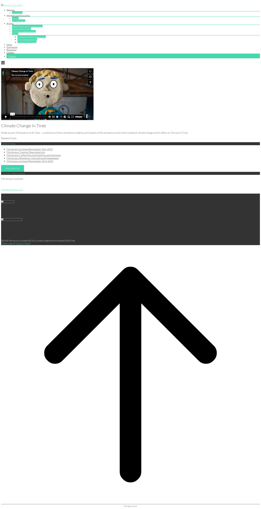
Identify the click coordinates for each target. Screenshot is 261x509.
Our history (17, 12)
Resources (11, 49)
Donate (12, 56)
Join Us (15, 18)
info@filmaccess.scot (12, 189)
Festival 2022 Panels (21, 28)
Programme (12, 47)
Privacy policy (7, 243)
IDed (27, 243)
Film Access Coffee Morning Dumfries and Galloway (34, 155)
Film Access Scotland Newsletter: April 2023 (30, 161)
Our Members (18, 20)
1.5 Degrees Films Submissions (31, 36)
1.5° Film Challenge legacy (24, 31)
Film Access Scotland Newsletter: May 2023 (30, 149)
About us (11, 10)
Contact (10, 52)
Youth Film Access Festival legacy (27, 26)
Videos (15, 34)
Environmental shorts (27, 39)
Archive (10, 23)
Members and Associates (18, 15)
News (9, 44)
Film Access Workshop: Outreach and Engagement (33, 158)
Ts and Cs (19, 243)
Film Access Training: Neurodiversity (26, 152)
